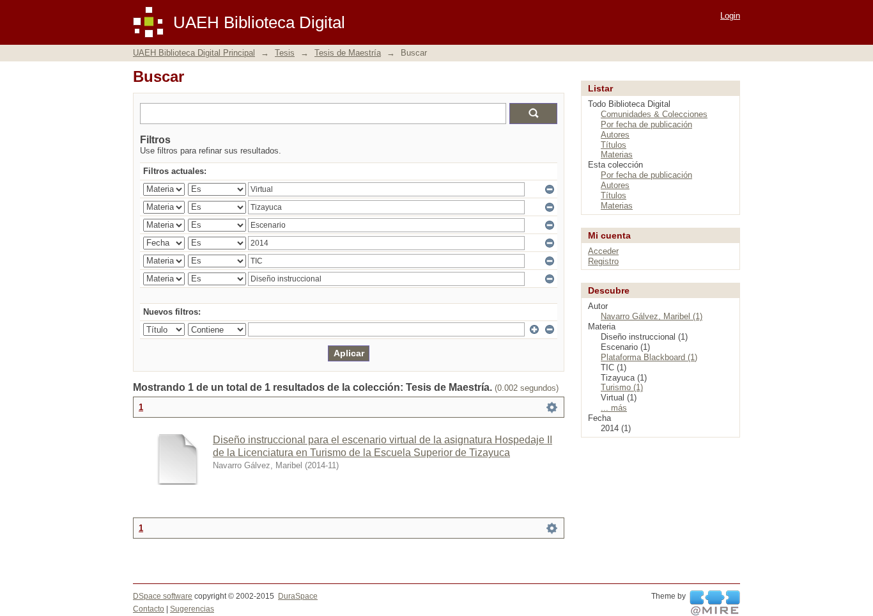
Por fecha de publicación (646, 124)
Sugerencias (192, 608)
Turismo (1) (622, 387)
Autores (615, 134)
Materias (617, 154)
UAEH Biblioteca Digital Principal (194, 53)
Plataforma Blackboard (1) (649, 357)
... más (614, 408)
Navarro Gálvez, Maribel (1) (651, 316)
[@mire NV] (715, 603)
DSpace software (162, 596)
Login (730, 15)
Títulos (613, 145)
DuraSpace (298, 596)
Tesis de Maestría (347, 53)
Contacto (148, 608)
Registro (603, 261)
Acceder (603, 251)
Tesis (285, 53)
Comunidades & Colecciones (654, 114)
